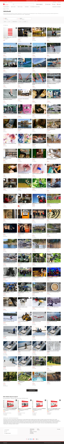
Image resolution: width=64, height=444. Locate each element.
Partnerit (38, 429)
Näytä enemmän (27, 14)
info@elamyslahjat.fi (8, 433)
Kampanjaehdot (32, 429)
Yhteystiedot (31, 432)
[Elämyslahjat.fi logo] (6, 4)
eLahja (31, 430)
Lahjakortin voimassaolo (33, 431)
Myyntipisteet (32, 433)
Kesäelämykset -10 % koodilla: (30, 0)
